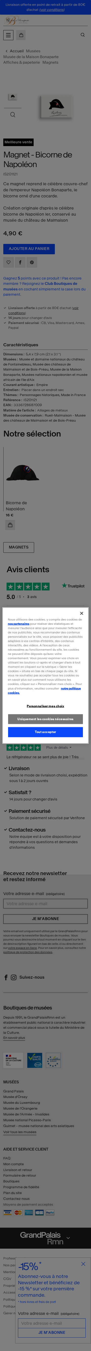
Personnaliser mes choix (45, 705)
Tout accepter (45, 732)
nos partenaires (18, 623)
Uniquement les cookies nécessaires (45, 718)
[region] (45, 675)
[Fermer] (81, 613)
